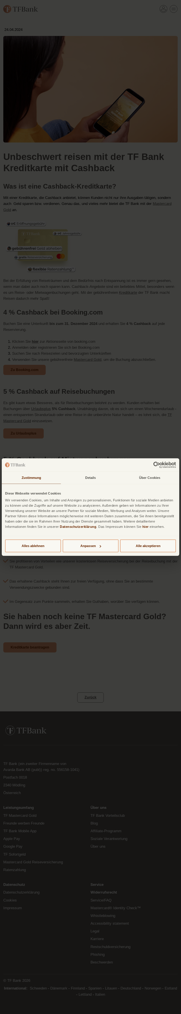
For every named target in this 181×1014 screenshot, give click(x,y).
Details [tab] (90, 477)
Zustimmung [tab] (31, 477)
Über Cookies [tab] (149, 477)
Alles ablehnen (33, 546)
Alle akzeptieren (148, 546)
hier (145, 527)
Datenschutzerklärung (78, 527)
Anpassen (88, 546)
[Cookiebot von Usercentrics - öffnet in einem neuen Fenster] (156, 464)
